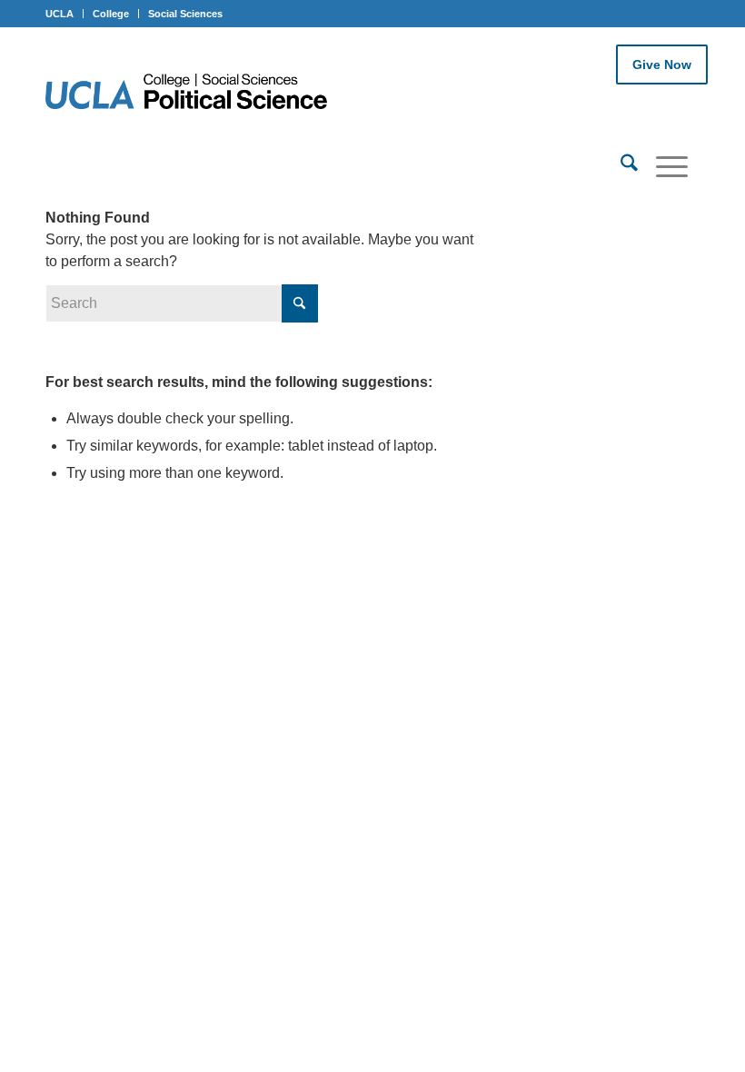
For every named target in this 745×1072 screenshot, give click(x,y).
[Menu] (663, 166)
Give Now (661, 64)
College (111, 13)
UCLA (59, 13)
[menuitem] (620, 166)
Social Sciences (185, 13)
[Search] (620, 166)
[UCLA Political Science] (197, 93)
